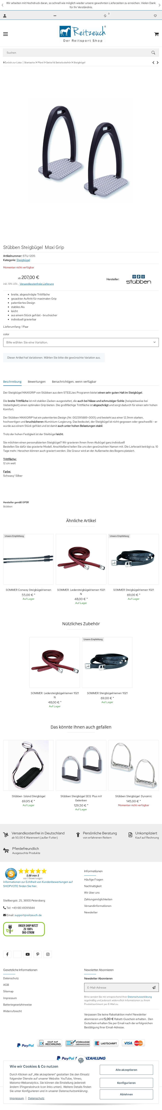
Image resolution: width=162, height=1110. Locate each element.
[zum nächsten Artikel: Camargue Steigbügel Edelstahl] (153, 62)
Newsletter (91, 912)
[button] (3, 5)
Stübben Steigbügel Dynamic (133, 796)
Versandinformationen (97, 906)
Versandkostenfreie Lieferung (37, 284)
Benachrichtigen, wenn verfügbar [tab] (74, 381)
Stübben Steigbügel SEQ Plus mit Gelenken (81, 798)
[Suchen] (155, 52)
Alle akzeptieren (126, 1069)
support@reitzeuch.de (28, 915)
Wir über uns (92, 892)
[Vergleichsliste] (105, 15)
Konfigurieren (126, 1082)
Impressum (17, 1098)
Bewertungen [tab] (37, 381)
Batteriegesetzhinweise (17, 1004)
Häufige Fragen (93, 879)
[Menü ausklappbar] (5, 34)
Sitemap (8, 991)
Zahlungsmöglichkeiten (98, 899)
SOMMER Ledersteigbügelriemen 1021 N (81, 592)
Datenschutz (36, 1098)
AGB (6, 985)
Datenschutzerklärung (140, 996)
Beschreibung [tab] (12, 381)
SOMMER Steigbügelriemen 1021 (133, 590)
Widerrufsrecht (12, 1011)
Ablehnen (126, 1094)
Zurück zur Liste (13, 62)
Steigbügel (23, 260)
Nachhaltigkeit (93, 886)
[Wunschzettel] (155, 15)
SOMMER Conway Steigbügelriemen (28, 590)
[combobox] (81, 342)
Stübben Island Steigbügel (28, 796)
